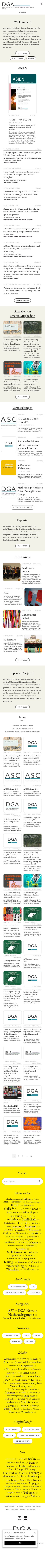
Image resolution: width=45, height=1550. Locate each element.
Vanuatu (37, 1409)
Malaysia (36, 1383)
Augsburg (22, 1458)
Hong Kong (30, 1372)
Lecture (18, 1226)
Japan (9, 1380)
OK (20, 1543)
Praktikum (34, 1236)
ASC (13, 728)
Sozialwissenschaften (16, 1245)
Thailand (25, 1405)
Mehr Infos (20, 1538)
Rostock (36, 1489)
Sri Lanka (34, 1398)
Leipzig (34, 1483)
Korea (36, 1380)
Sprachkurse (22, 1248)
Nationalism (35, 1230)
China (10, 1369)
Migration (21, 1229)
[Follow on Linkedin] (25, 1518)
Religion (34, 1242)
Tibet (35, 1405)
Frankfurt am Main (15, 1472)
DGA (36, 1208)
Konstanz (11, 1483)
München (36, 1486)
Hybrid (24, 1223)
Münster (9, 1489)
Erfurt (10, 1469)
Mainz (26, 1486)
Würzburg (23, 1496)
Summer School (15, 1258)
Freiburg (35, 1472)
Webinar (33, 1265)
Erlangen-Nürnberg (26, 1469)
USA (18, 1409)
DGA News (15, 725)
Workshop (31, 1269)
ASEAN (35, 1358)
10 (31, 1156)
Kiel (29, 1480)
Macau (26, 1383)
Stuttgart (11, 1492)
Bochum (22, 1462)
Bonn (33, 1462)
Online (9, 1233)
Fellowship (30, 1212)
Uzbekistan (27, 1409)
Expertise (22, 520)
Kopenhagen (22, 1483)
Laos (6, 1383)
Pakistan (34, 1392)
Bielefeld (11, 1462)
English (22, 12)
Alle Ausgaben (22, 300)
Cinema (27, 1208)
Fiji (20, 1373)
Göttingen (9, 1476)
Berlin (34, 1459)
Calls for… (13, 1209)
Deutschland (25, 1369)
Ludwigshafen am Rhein (13, 1486)
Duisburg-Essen (29, 1466)
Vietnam (14, 1412)
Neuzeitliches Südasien (15, 1293)
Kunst (9, 1226)
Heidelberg (11, 1480)
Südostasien (35, 1293)
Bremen (11, 1466)
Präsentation (17, 1239)
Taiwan (12, 1405)
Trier (19, 1492)
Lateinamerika (16, 1383)
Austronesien (14, 1365)
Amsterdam (11, 1458)
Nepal (24, 1389)
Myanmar (29, 1386)
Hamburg (34, 1476)
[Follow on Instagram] (19, 1518)
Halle (21, 1476)
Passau (26, 1489)
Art (36, 1199)
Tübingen (30, 1492)
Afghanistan (11, 1358)
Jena (23, 1480)
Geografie (31, 1216)
